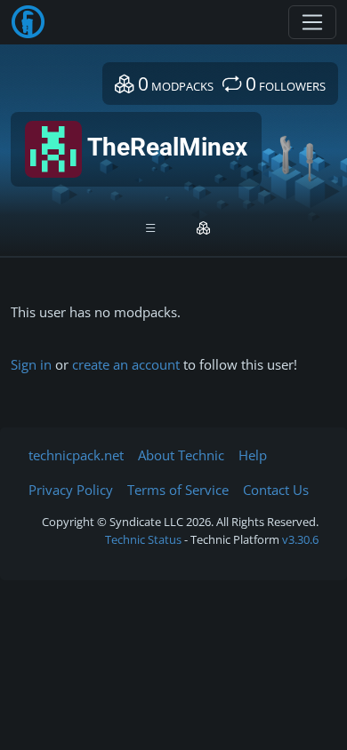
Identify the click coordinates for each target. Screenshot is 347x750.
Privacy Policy (70, 490)
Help (252, 455)
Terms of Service (178, 490)
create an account (126, 364)
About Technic (181, 455)
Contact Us (276, 490)
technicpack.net (76, 455)
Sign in (31, 364)
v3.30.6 (300, 539)
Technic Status (143, 539)
